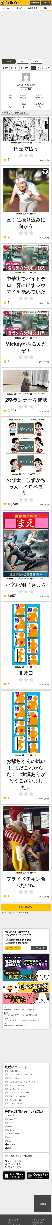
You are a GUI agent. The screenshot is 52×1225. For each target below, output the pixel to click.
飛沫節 (10, 1126)
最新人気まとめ (37, 1223)
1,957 (12, 596)
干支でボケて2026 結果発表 (15, 1025)
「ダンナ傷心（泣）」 (16, 1100)
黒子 (9, 1148)
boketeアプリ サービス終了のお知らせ (19, 1009)
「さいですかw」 (14, 1078)
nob (9, 1141)
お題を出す (32, 8)
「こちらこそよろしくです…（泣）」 (21, 1075)
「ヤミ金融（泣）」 (15, 1089)
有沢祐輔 (11, 1116)
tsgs (9, 1137)
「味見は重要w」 (14, 1071)
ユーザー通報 (26, 89)
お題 (36, 61)
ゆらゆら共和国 (13, 1134)
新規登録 (35, 2)
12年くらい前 (43, 505)
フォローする (14, 1164)
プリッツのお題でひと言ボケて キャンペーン (21, 1019)
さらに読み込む (26, 907)
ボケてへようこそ (39, 948)
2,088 (12, 237)
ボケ (23, 61)
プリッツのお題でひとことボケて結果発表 (20, 1014)
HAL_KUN (11, 1144)
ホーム (6, 8)
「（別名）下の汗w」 (16, 1103)
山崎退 (8, 61)
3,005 (12, 411)
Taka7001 (18, 913)
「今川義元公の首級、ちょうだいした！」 (23, 1082)
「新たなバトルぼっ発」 (17, 1085)
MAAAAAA (12, 1119)
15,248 (13, 504)
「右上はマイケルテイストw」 (19, 1093)
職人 (10, 913)
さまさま (11, 1130)
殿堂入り (11, 1223)
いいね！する (14, 1161)
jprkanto (11, 1123)
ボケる (19, 8)
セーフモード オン (12, 948)
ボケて (4, 913)
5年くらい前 (44, 160)
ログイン (46, 2)
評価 (26, 913)
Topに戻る (42, 1204)
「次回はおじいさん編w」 (17, 1096)
